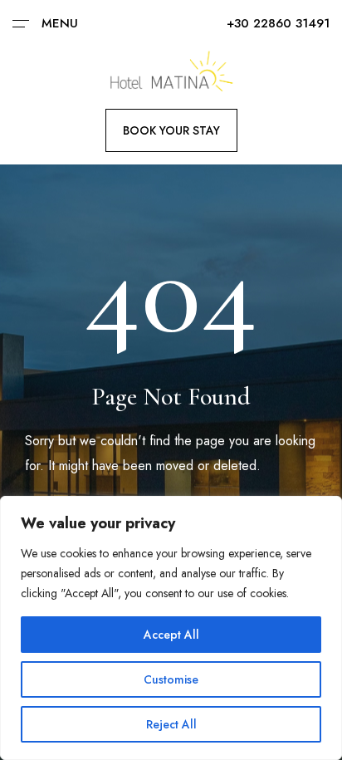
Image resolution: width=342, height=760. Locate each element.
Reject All (171, 724)
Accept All (171, 634)
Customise (171, 679)
